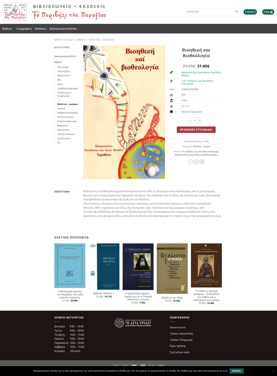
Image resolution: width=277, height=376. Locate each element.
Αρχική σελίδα (63, 39)
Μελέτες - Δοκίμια (101, 39)
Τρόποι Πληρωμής (181, 340)
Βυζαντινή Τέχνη (65, 116)
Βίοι (59, 79)
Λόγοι (60, 84)
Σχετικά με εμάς (179, 352)
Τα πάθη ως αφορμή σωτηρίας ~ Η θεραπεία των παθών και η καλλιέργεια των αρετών (206, 295)
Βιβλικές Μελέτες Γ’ (104, 293)
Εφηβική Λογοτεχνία (67, 112)
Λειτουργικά (63, 71)
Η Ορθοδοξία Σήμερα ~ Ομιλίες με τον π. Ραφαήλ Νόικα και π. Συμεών (138, 296)
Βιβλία (7, 28)
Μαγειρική (62, 125)
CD (58, 142)
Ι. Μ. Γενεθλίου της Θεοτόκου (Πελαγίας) (197, 82)
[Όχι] (273, 372)
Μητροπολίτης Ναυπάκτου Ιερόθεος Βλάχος (201, 74)
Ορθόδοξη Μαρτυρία (67, 88)
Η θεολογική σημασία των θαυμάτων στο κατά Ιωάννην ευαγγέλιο (70, 294)
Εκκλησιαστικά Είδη (63, 28)
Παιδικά (61, 108)
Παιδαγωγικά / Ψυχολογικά (64, 94)
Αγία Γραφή (62, 66)
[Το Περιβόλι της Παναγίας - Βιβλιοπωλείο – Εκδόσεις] (54, 12)
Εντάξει (236, 371)
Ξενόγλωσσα (63, 138)
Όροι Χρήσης (178, 346)
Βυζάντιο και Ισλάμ (172, 297)
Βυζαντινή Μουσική (66, 121)
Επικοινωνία (177, 327)
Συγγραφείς (24, 28)
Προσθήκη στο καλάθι (196, 129)
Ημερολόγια (63, 129)
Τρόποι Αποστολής (181, 333)
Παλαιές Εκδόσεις (66, 134)
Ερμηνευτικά (63, 75)
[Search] (237, 11)
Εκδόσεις (41, 28)
